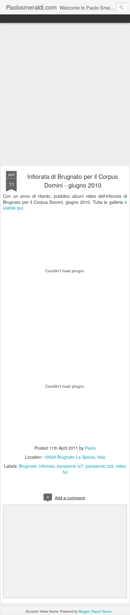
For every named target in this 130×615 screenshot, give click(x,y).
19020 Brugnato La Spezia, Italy (74, 457)
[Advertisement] (65, 94)
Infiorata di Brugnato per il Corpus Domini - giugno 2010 (72, 180)
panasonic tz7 (70, 466)
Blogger (84, 611)
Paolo (90, 448)
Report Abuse (101, 611)
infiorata (46, 466)
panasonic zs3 (99, 466)
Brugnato (28, 466)
